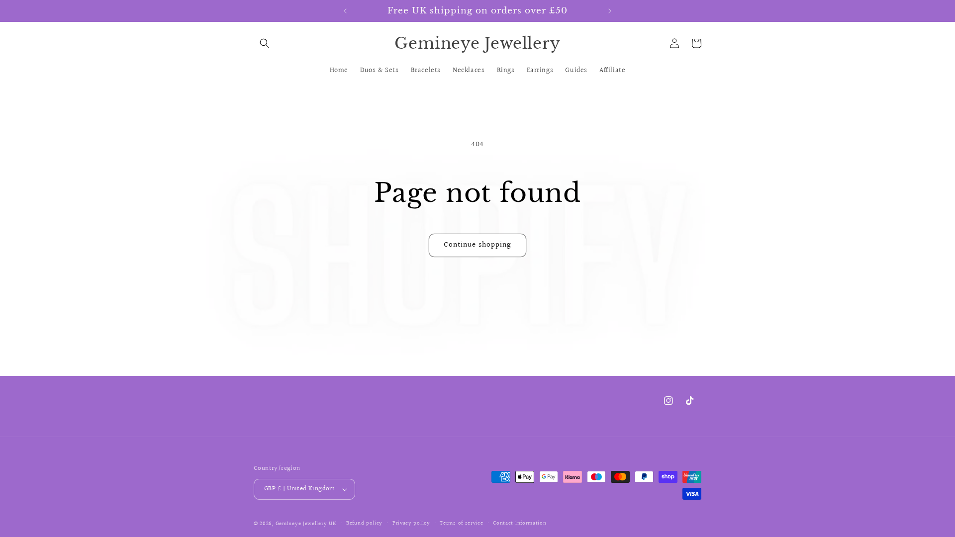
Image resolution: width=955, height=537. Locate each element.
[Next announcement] (610, 11)
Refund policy (364, 523)
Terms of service (461, 523)
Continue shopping (477, 245)
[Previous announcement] (345, 11)
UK (332, 524)
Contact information (519, 523)
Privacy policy (411, 523)
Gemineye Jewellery (301, 524)
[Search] (265, 43)
